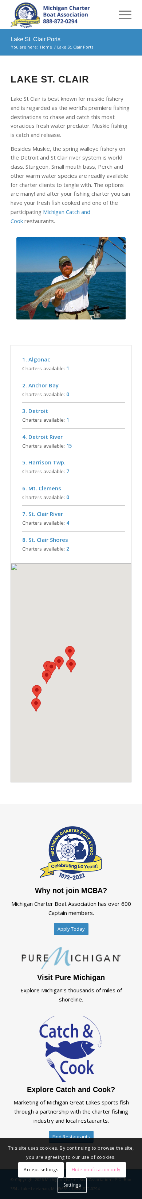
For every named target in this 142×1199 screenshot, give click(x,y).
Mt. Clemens (44, 488)
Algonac (39, 359)
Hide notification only (96, 1170)
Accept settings (41, 1170)
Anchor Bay (43, 385)
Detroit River (45, 436)
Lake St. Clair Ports (35, 39)
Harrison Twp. (47, 462)
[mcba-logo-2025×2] (59, 14)
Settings (72, 1185)
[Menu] (121, 14)
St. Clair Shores (48, 539)
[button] (71, 666)
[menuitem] (121, 14)
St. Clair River (45, 513)
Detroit (38, 410)
